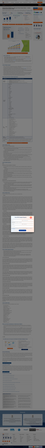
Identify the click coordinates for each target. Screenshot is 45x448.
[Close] (33, 216)
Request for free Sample (22, 230)
